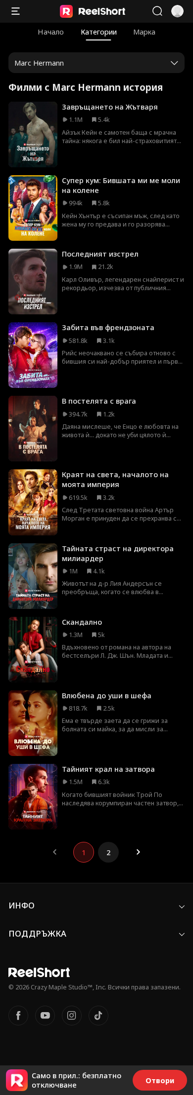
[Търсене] (157, 11)
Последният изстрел (100, 254)
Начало (51, 32)
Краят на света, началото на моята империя (115, 479)
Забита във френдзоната (108, 327)
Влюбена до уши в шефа (106, 695)
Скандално (82, 622)
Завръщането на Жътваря (110, 107)
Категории (99, 32)
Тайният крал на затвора (108, 769)
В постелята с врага (99, 401)
